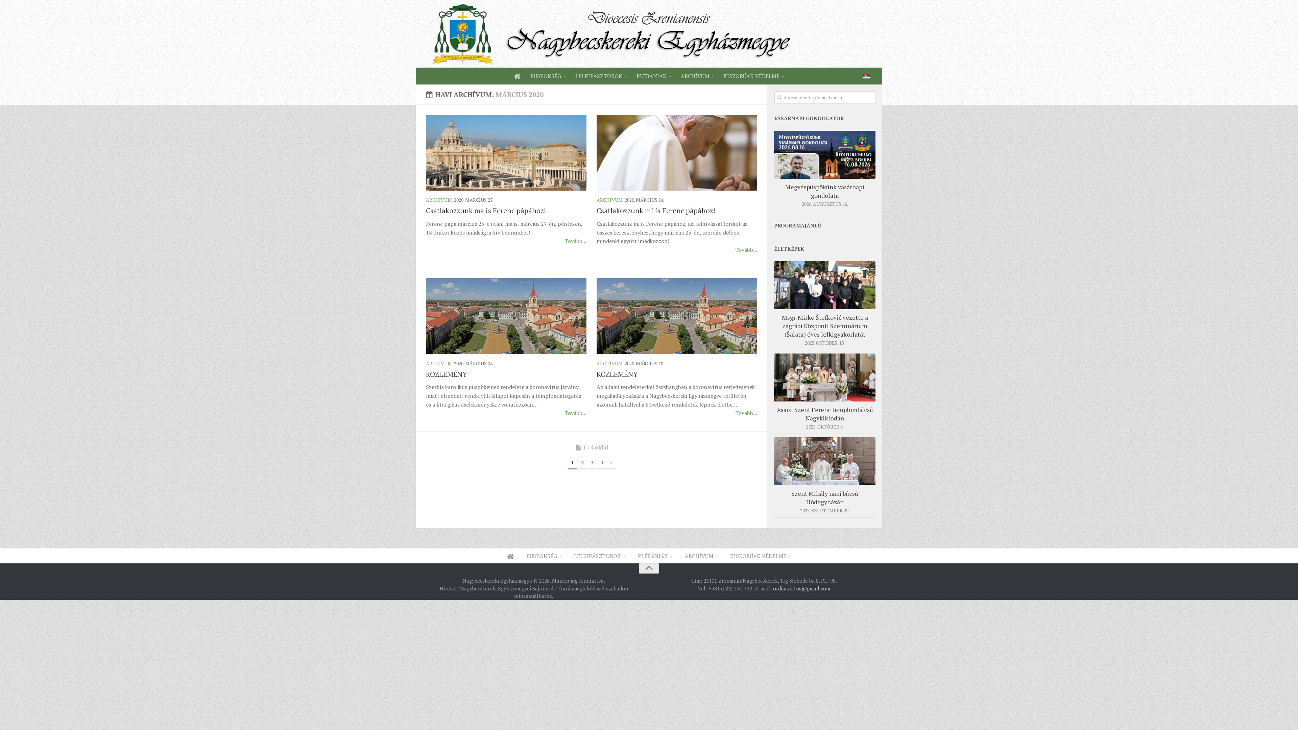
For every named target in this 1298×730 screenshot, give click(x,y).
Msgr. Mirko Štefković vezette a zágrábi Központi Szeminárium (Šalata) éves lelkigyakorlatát (825, 325)
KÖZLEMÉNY (446, 374)
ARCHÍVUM (695, 76)
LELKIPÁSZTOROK (598, 76)
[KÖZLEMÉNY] (506, 316)
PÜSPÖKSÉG (545, 76)
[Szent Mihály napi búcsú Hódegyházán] (824, 461)
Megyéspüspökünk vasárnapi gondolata (824, 191)
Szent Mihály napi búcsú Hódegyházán (824, 497)
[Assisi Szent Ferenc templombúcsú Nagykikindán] (824, 378)
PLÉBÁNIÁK (651, 76)
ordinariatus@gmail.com (801, 588)
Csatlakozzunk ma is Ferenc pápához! (486, 210)
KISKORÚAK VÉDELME (751, 76)
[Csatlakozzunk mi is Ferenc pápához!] (677, 153)
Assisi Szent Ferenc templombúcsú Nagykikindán (825, 414)
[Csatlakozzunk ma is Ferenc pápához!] (506, 153)
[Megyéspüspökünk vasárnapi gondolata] (824, 155)
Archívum (439, 200)
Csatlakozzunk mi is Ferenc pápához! (656, 210)
